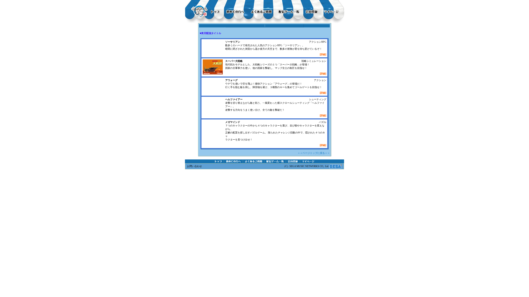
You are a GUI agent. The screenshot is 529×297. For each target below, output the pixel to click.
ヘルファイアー (234, 99)
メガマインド (232, 122)
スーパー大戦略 (234, 61)
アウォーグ (231, 80)
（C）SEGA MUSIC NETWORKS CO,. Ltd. (306, 166)
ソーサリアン (232, 41)
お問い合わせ (194, 166)
